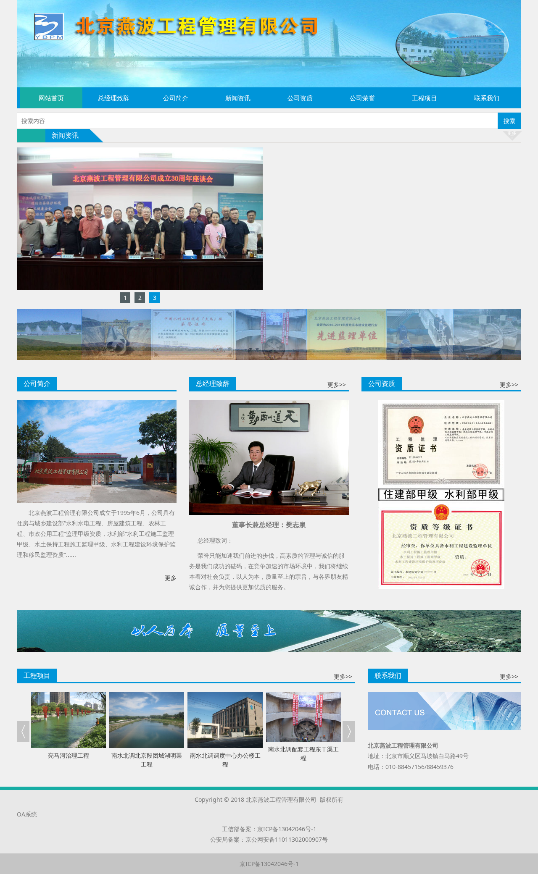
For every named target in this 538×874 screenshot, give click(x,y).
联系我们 (486, 98)
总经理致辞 (113, 98)
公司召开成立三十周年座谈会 (349, 185)
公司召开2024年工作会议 (344, 290)
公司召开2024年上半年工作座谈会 (356, 245)
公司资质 (300, 98)
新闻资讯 (238, 98)
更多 (171, 578)
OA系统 (27, 814)
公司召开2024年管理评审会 (347, 215)
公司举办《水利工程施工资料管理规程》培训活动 (375, 230)
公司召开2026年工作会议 (344, 154)
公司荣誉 (362, 98)
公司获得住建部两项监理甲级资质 (355, 275)
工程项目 (424, 98)
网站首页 (51, 98)
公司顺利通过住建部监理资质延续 (355, 260)
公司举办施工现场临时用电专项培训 (358, 200)
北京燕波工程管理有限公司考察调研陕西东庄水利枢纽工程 (387, 169)
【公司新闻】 (293, 154)
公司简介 (175, 98)
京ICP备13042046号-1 (286, 829)
